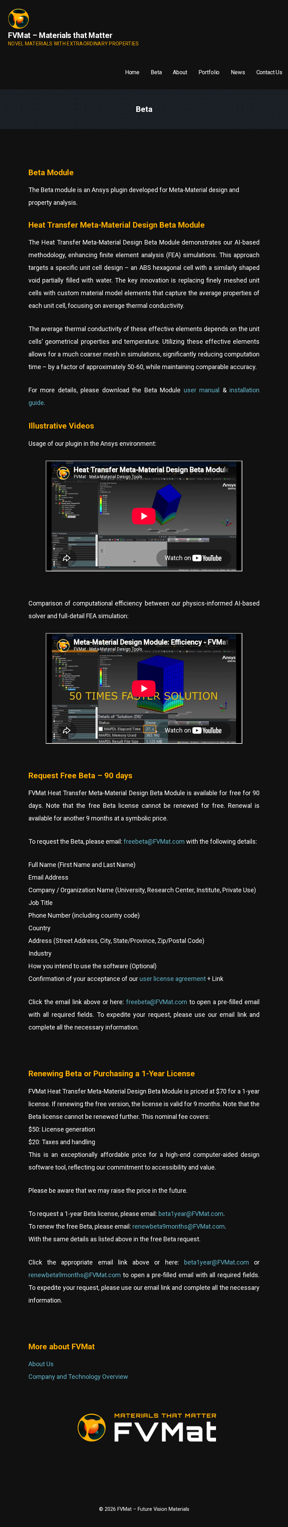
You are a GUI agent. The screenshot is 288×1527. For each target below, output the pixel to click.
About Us (41, 1364)
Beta (156, 72)
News (238, 72)
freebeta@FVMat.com (154, 841)
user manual (202, 390)
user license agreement (172, 978)
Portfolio (209, 72)
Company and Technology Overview (78, 1376)
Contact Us (269, 72)
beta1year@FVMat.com (190, 1213)
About (180, 72)
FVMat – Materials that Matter (60, 35)
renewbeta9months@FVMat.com (178, 1226)
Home (132, 72)
